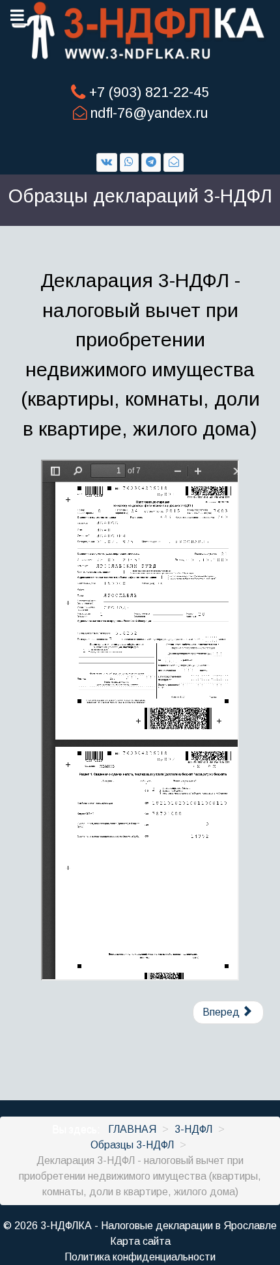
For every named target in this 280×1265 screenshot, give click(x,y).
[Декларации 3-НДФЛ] (140, 31)
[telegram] (151, 162)
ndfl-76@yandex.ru (149, 113)
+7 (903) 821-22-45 (149, 92)
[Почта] (173, 162)
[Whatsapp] (129, 162)
